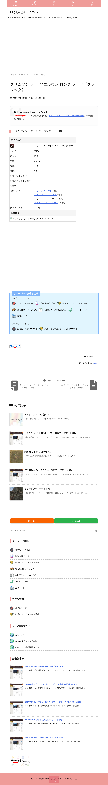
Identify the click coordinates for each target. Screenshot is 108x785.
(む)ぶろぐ (19, 635)
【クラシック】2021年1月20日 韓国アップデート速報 (50, 433)
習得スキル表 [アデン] (27, 329)
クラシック (43, 75)
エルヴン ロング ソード (45, 194)
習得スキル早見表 (25, 303)
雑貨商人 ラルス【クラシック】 (39, 451)
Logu (95, 363)
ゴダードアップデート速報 (37, 488)
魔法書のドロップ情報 (27, 310)
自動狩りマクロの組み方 (55, 310)
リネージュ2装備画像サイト (27, 647)
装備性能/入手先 (47, 303)
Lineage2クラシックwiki (26, 641)
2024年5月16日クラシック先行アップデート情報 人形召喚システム (51, 684)
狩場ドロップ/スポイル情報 (74, 303)
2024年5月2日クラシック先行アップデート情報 (43, 720)
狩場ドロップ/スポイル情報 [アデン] (60, 329)
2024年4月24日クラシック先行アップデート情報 (48, 470)
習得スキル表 (21, 608)
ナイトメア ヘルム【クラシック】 (40, 414)
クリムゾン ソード (43, 190)
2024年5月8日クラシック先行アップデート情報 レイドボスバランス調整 (53, 702)
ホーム (15, 75)
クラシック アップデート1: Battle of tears (66, 116)
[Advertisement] (54, 42)
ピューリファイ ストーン (46, 202)
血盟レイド (22, 316)
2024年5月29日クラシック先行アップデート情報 (44, 666)
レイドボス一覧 (80, 310)
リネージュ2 (28, 75)
